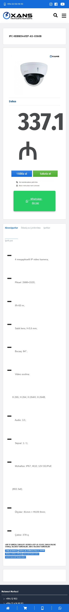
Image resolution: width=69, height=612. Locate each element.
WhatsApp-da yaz (35, 201)
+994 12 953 (11, 598)
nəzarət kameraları (31, 554)
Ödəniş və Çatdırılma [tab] (31, 228)
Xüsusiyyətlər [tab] (11, 228)
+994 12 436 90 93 (14, 603)
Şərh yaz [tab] (9, 241)
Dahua (12, 101)
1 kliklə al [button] (22, 173)
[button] (55, 15)
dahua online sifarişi (14, 554)
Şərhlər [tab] (47, 228)
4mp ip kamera (11, 550)
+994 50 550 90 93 (15, 4)
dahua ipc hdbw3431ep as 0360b (31, 550)
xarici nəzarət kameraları (15, 557)
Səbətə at (45, 173)
